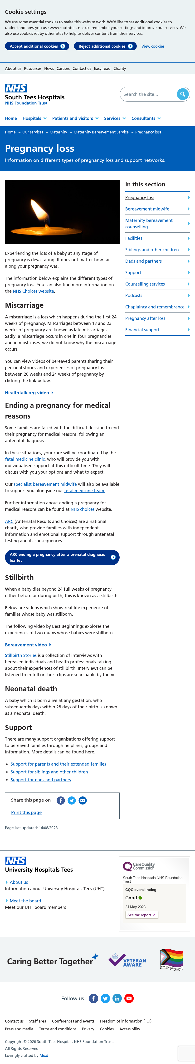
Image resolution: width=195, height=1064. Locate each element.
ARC (10, 521)
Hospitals (32, 118)
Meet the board (25, 901)
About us (13, 68)
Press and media (19, 1029)
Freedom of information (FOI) (125, 1021)
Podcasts (133, 295)
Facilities (133, 238)
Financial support (142, 329)
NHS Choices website (33, 291)
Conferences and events (73, 1021)
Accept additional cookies (34, 46)
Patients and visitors (72, 118)
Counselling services (145, 284)
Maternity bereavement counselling (149, 224)
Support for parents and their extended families (58, 764)
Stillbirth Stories (21, 655)
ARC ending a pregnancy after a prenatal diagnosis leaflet (57, 557)
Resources (32, 68)
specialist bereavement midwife (45, 484)
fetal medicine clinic (25, 459)
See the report (139, 915)
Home (11, 118)
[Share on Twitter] (72, 800)
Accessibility (129, 1029)
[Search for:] (149, 94)
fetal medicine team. (84, 490)
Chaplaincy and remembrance (155, 307)
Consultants (143, 118)
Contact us (82, 68)
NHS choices (82, 509)
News (49, 68)
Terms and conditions (57, 1029)
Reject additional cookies (102, 46)
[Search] (183, 94)
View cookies (152, 46)
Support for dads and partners (41, 780)
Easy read (102, 68)
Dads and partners (143, 261)
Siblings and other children (152, 249)
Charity (119, 68)
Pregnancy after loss (145, 318)
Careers (63, 68)
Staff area (37, 1021)
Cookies (107, 1029)
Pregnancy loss (139, 197)
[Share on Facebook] (61, 800)
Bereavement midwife (147, 209)
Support (133, 272)
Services (112, 118)
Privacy (88, 1029)
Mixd (43, 1055)
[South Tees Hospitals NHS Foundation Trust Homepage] (34, 94)
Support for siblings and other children (49, 772)
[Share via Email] (82, 800)
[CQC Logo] (139, 870)
